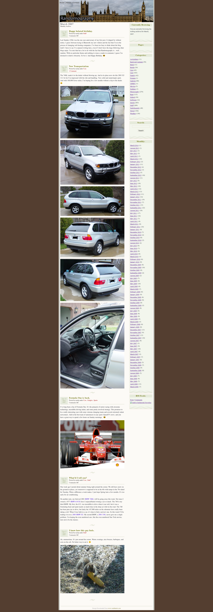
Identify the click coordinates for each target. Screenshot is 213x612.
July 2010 (133, 246)
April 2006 (134, 384)
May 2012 (133, 186)
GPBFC (133, 83)
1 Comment (72, 71)
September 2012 (135, 175)
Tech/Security (135, 108)
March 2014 (134, 145)
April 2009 (134, 286)
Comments (138, 400)
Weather (133, 113)
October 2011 (135, 205)
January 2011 (134, 229)
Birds (132, 65)
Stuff (84, 33)
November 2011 (135, 202)
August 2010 (134, 243)
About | (69, 3)
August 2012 (134, 178)
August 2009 (134, 275)
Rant (131, 94)
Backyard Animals (136, 62)
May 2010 (133, 251)
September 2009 (135, 273)
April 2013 (134, 156)
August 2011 (134, 210)
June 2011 (133, 216)
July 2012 (133, 181)
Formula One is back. (79, 397)
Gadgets (90, 400)
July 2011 (133, 213)
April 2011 (134, 221)
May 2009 (133, 284)
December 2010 (135, 232)
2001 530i (102, 514)
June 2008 (133, 313)
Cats (131, 73)
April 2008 (134, 319)
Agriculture (134, 59)
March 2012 (134, 191)
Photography (134, 92)
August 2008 (134, 308)
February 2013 (135, 161)
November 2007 (135, 332)
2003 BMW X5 (77, 514)
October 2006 (135, 368)
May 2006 (133, 381)
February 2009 (135, 292)
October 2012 (135, 172)
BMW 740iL (89, 499)
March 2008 (134, 322)
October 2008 (135, 303)
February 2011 (135, 227)
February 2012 (135, 194)
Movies (132, 86)
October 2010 (135, 237)
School (132, 97)
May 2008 (133, 316)
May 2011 (133, 218)
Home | (62, 3)
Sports (96, 400)
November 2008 (135, 300)
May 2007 (133, 349)
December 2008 (135, 297)
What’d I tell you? (78, 477)
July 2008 (133, 311)
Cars (84, 69)
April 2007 (134, 351)
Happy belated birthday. (81, 31)
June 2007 (133, 346)
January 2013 (134, 164)
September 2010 (135, 240)
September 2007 (135, 338)
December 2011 (135, 199)
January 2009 (134, 294)
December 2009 (135, 265)
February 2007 (135, 357)
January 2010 (134, 262)
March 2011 (134, 224)
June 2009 (133, 281)
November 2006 (135, 365)
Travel (132, 111)
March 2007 (134, 354)
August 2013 (134, 148)
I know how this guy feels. (81, 530)
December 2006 (135, 362)
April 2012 (134, 189)
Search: (140, 122)
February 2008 (135, 324)
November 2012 (135, 170)
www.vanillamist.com (114, 608)
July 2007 (133, 343)
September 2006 (135, 370)
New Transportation (79, 66)
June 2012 (133, 183)
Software (133, 100)
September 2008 (135, 305)
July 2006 (133, 376)
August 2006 (134, 373)
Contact (76, 3)
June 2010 (133, 248)
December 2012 (135, 167)
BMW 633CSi (75, 501)
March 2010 (134, 256)
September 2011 (135, 208)
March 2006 (134, 387)
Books (132, 67)
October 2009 (135, 270)
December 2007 (135, 330)
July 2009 (133, 278)
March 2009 (134, 289)
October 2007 (135, 335)
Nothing (133, 89)
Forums (132, 78)
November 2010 (135, 235)
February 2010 (135, 259)
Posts (132, 400)
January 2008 (134, 327)
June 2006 (133, 378)
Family (132, 75)
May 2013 (133, 153)
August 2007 (134, 341)
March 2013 (134, 159)
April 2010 (134, 254)
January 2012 (134, 197)
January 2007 (134, 360)
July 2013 (133, 151)
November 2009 (135, 267)
